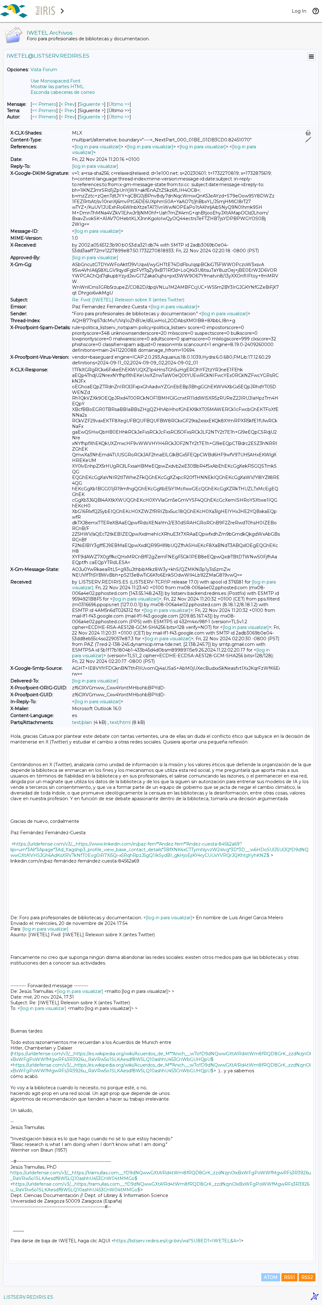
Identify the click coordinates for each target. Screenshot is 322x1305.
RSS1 (289, 1277)
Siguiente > (91, 104)
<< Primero (44, 104)
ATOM (271, 1277)
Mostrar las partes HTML (57, 86)
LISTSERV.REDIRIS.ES (28, 1297)
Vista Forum (44, 69)
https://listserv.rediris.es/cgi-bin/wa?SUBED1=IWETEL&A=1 (177, 1241)
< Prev (68, 104)
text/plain (82, 722)
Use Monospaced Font (55, 81)
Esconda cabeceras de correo (63, 92)
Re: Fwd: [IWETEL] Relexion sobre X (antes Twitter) (128, 300)
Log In (299, 11)
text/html (120, 722)
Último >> (119, 104)
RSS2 (307, 1277)
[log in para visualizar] (98, 147)
